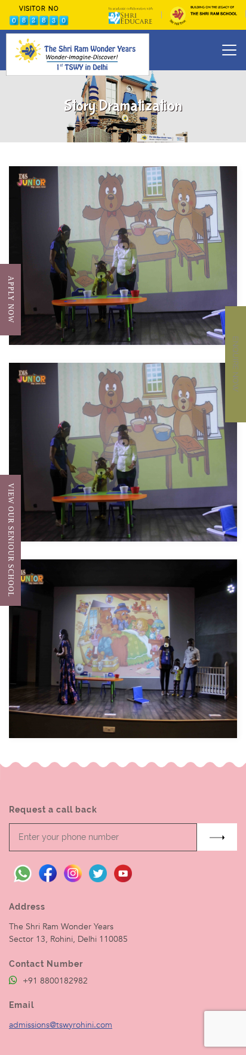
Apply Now (10, 299)
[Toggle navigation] (229, 50)
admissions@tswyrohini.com (60, 1025)
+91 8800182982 (54, 980)
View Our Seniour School (10, 540)
